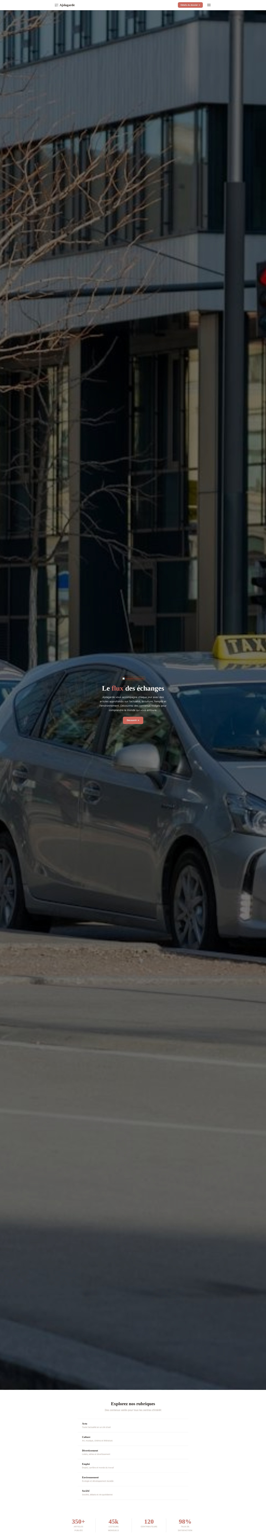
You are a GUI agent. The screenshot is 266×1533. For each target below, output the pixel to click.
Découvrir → (133, 720)
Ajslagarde (64, 5)
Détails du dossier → (190, 5)
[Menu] (209, 5)
